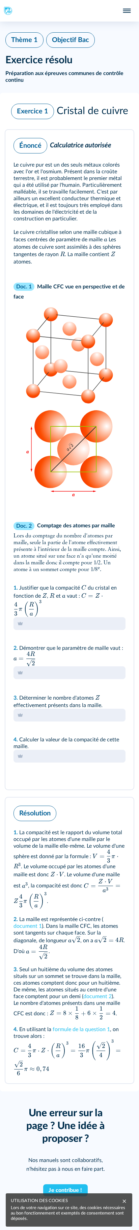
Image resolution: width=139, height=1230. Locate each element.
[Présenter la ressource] (118, 144)
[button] (69, 111)
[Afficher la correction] (100, 144)
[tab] (100, 144)
